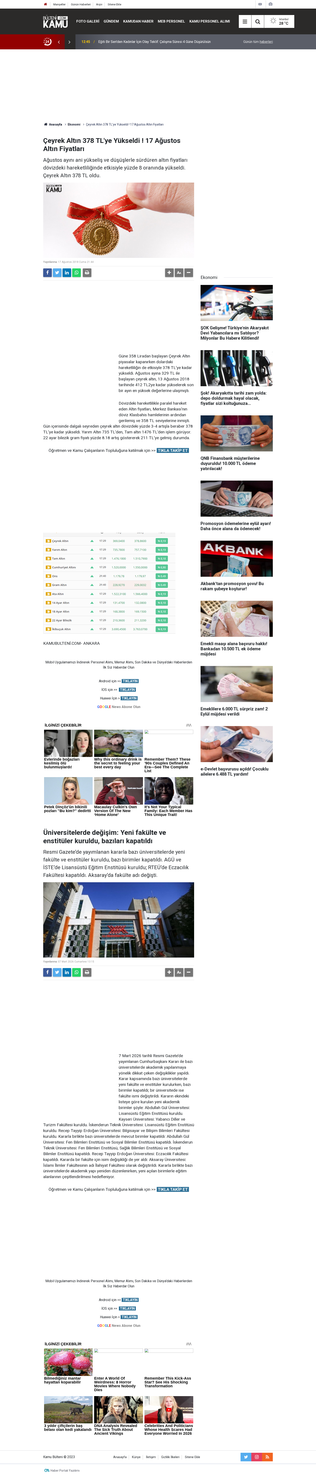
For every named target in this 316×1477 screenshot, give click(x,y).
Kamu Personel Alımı (209, 21)
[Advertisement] (158, 86)
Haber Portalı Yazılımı (65, 1470)
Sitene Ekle (114, 4)
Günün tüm (258, 42)
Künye (136, 1457)
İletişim (151, 1457)
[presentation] (58, 41)
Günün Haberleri (81, 4)
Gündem (111, 21)
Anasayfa (120, 1457)
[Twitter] (57, 272)
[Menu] (245, 22)
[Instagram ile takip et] (256, 1457)
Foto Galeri (87, 21)
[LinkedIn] (67, 272)
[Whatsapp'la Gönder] (76, 272)
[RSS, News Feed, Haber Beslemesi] (267, 1457)
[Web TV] (260, 4)
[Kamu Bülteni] (55, 21)
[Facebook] (47, 272)
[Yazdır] (87, 272)
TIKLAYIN (130, 681)
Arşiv (99, 4)
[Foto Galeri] (270, 4)
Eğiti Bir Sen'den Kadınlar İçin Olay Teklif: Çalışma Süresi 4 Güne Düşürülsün (154, 42)
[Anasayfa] (45, 4)
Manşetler (59, 4)
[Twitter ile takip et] (246, 1457)
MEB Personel (171, 21)
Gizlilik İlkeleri (170, 1457)
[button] (169, 272)
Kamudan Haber (138, 21)
